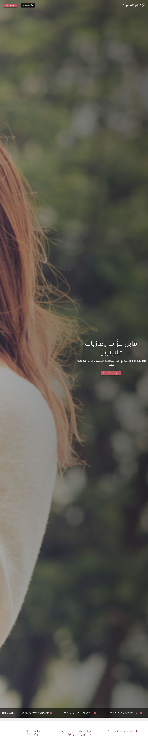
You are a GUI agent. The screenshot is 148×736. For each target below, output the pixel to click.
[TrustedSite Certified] (9, 713)
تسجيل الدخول (10, 5)
